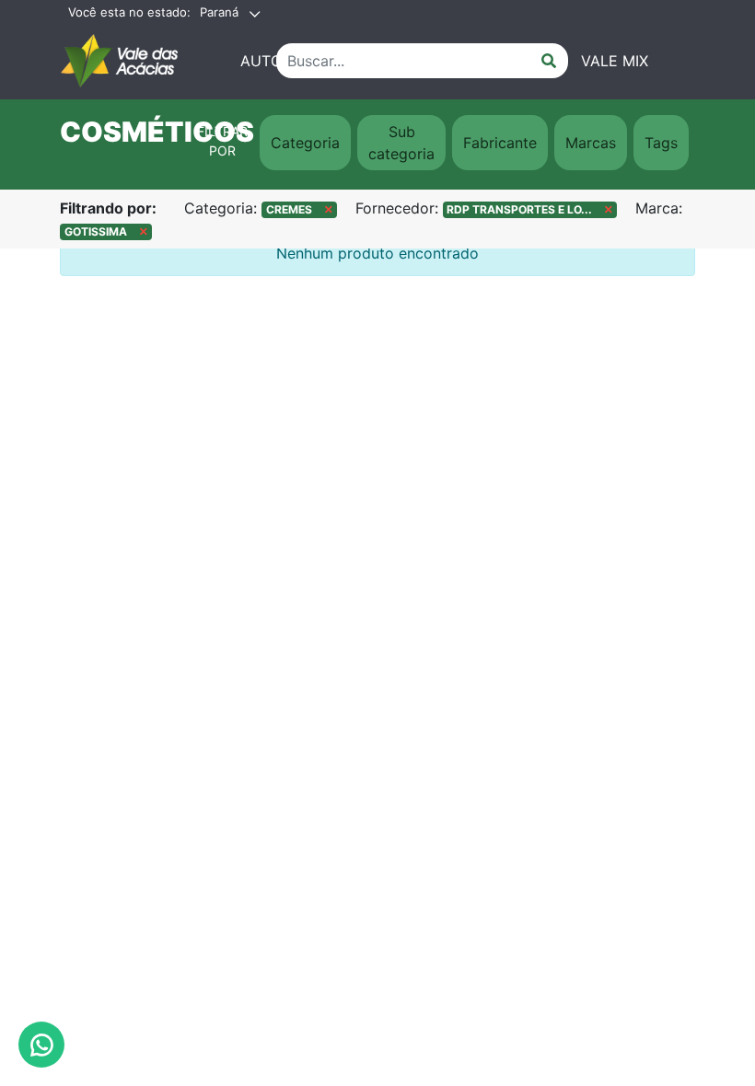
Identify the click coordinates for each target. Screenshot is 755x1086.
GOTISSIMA (102, 231)
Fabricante (500, 142)
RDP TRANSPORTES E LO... (526, 209)
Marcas (590, 142)
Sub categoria (401, 142)
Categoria (305, 142)
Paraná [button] (219, 12)
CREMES (295, 209)
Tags (661, 142)
